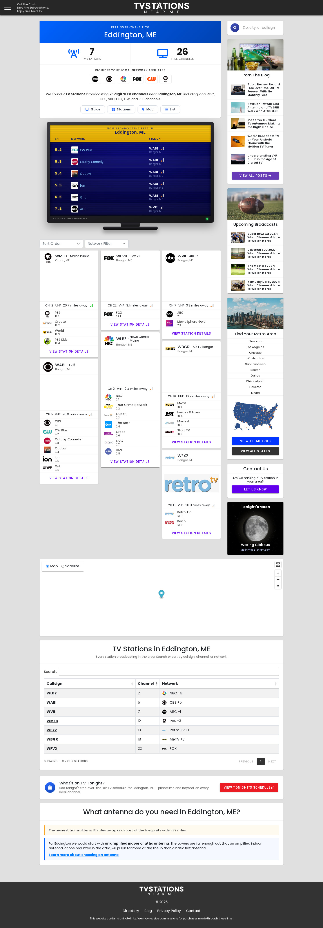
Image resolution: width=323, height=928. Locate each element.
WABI (51, 702)
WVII (51, 711)
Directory (131, 910)
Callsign (54, 683)
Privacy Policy (169, 910)
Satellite (72, 566)
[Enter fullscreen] (278, 564)
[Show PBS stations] (165, 79)
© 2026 (162, 902)
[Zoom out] (278, 579)
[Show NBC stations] (123, 79)
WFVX (52, 748)
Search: (50, 671)
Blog (148, 910)
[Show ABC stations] (95, 79)
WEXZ (52, 730)
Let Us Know (255, 489)
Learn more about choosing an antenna (84, 854)
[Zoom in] (278, 573)
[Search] (234, 27)
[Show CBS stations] (109, 79)
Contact (193, 910)
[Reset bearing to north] (278, 586)
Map (54, 566)
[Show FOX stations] (137, 79)
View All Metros (255, 441)
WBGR (52, 739)
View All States (255, 451)
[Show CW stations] (151, 79)
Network (170, 683)
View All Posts (253, 175)
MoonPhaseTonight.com (255, 549)
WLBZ (52, 693)
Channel (146, 683)
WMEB (52, 720)
